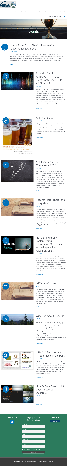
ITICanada (51, 461)
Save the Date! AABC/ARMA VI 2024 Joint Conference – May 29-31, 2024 (49, 78)
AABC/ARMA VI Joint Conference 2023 (48, 163)
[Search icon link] (65, 17)
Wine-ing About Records (50, 316)
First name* (24, 424)
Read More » (13, 64)
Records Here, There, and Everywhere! (50, 201)
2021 (37, 358)
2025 (11, 51)
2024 (37, 86)
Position (24, 444)
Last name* (24, 429)
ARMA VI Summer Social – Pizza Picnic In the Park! (50, 354)
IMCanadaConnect (47, 283)
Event (15, 51)
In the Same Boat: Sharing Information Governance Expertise (32, 47)
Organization (25, 439)
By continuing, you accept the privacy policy (33, 449)
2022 (37, 253)
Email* (23, 434)
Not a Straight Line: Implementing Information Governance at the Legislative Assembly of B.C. (50, 244)
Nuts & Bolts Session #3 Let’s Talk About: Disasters (50, 389)
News (37, 286)
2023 (37, 168)
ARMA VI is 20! (44, 117)
